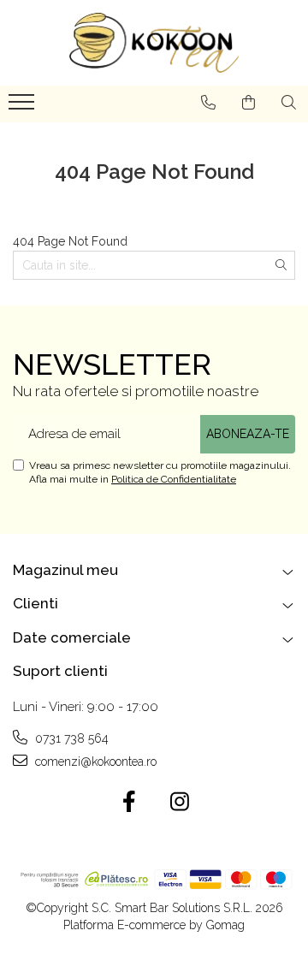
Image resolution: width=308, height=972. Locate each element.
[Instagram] (179, 802)
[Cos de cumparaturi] (248, 103)
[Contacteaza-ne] (208, 103)
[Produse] (23, 107)
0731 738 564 (70, 738)
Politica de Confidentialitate (173, 479)
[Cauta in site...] (289, 103)
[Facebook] (129, 802)
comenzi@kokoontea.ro (94, 761)
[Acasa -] (154, 43)
